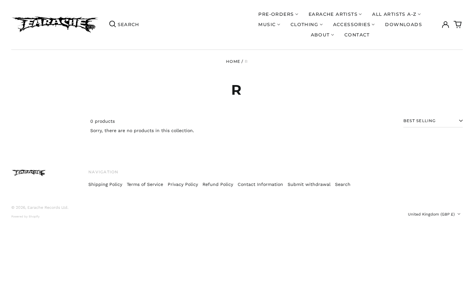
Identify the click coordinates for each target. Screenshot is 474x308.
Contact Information (260, 184)
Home (233, 61)
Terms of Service (145, 184)
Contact (357, 35)
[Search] (112, 24)
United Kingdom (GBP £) (432, 214)
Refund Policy (217, 184)
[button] (458, 25)
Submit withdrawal (309, 184)
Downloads (403, 24)
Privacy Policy (183, 184)
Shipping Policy (105, 184)
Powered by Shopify (25, 216)
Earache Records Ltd (47, 207)
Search (343, 184)
